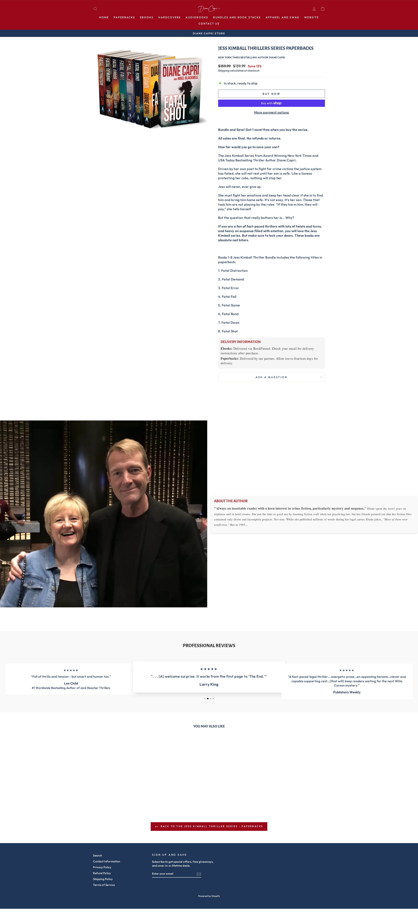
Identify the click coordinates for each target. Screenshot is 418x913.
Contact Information (106, 861)
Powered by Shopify (209, 896)
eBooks (146, 17)
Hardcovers (169, 17)
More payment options (271, 112)
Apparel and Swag (282, 17)
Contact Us (209, 23)
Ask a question (271, 377)
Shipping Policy (103, 879)
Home (104, 17)
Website (311, 17)
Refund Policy (102, 873)
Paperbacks (124, 17)
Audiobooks (197, 17)
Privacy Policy (102, 867)
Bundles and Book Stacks (237, 17)
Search (97, 855)
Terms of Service (104, 885)
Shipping (223, 70)
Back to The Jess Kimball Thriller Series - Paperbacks (211, 826)
